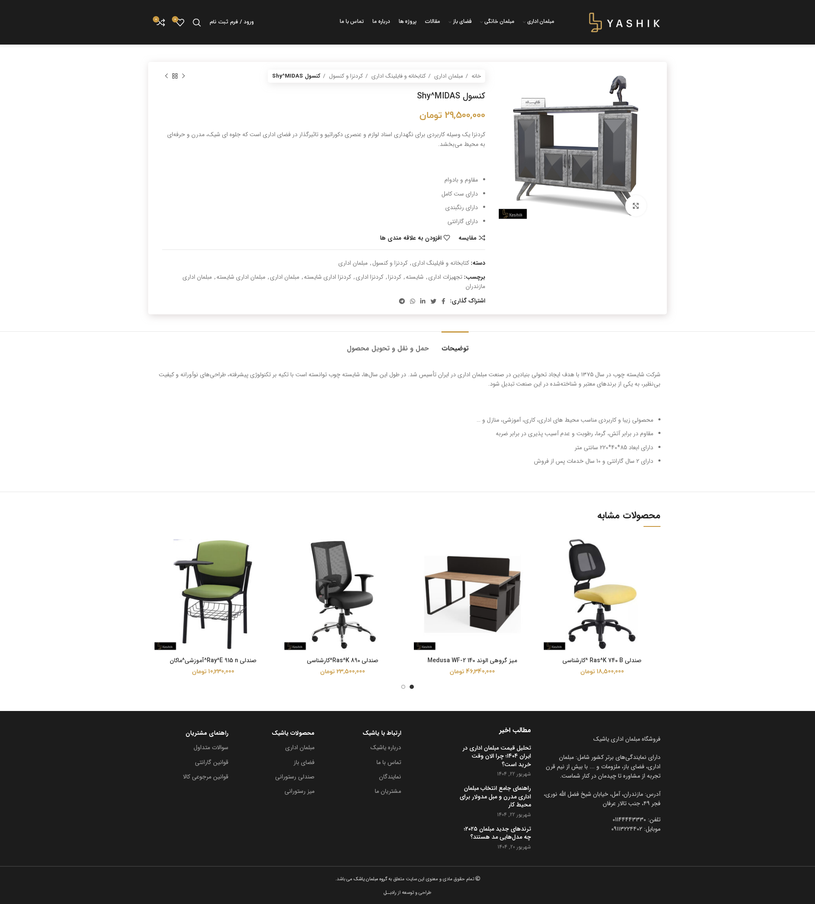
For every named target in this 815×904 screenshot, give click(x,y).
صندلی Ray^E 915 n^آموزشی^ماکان (213, 660)
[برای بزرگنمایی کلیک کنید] (635, 205)
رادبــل (390, 892)
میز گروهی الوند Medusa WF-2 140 (472, 660)
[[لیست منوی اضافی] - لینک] (602, 799)
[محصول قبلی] (183, 76)
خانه (475, 76)
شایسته (415, 277)
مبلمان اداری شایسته (240, 277)
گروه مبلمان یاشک (369, 879)
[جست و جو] (196, 22)
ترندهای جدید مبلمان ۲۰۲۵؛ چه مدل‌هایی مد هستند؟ (497, 833)
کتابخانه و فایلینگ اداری (398, 76)
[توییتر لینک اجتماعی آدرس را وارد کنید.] (433, 301)
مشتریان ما (388, 791)
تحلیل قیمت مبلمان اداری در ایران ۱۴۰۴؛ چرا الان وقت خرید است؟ (497, 756)
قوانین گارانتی (211, 762)
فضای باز (304, 762)
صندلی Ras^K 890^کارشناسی (342, 660)
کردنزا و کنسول (345, 76)
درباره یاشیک (386, 747)
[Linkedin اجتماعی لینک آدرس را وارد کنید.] (423, 301)
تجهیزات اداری (445, 277)
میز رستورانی (299, 791)
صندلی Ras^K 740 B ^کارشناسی (601, 660)
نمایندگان (390, 776)
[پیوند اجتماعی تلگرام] (402, 301)
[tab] (455, 344)
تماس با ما (389, 762)
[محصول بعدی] (166, 76)
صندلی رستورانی (295, 776)
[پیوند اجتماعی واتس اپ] (413, 301)
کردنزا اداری (369, 277)
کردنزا (394, 277)
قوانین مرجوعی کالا (205, 776)
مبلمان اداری (448, 76)
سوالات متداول (211, 747)
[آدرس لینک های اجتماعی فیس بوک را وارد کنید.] (443, 301)
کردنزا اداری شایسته (327, 277)
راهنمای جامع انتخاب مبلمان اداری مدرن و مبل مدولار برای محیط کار (495, 796)
